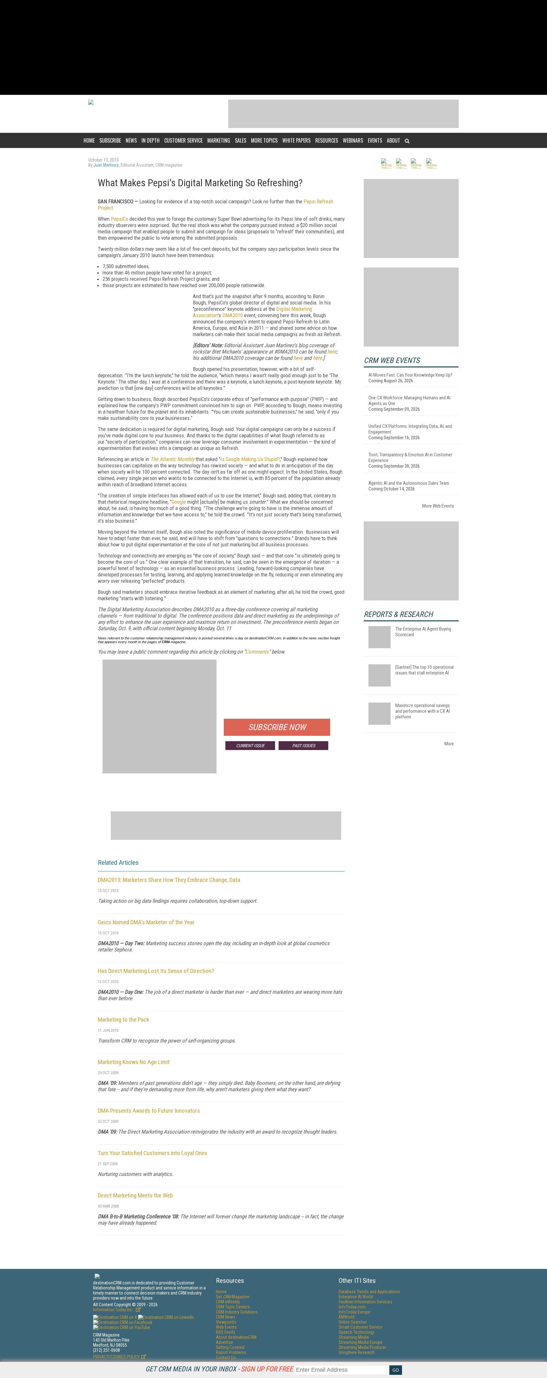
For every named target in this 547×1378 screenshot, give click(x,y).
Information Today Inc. (113, 1309)
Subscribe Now (277, 727)
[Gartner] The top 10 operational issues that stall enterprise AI (424, 670)
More (449, 744)
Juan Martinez (106, 165)
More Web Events (438, 506)
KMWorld (347, 1317)
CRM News (225, 1317)
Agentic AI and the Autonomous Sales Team (408, 483)
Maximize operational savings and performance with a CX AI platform (422, 711)
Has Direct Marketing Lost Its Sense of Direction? (156, 971)
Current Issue (250, 745)
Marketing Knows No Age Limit (134, 1062)
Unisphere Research (357, 1352)
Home (89, 140)
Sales (240, 140)
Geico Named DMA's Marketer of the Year (146, 922)
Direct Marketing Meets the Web (135, 1195)
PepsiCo (119, 219)
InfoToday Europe (354, 1311)
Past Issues (303, 745)
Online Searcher (353, 1322)
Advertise (224, 1342)
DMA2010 (232, 315)
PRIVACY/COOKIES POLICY (116, 1356)
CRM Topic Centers (233, 1306)
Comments (257, 652)
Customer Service (183, 140)
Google (179, 502)
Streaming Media (354, 1337)
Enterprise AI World (356, 1296)
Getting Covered (230, 1347)
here (331, 351)
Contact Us (226, 1357)
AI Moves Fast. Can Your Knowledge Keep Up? (410, 375)
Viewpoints (226, 1322)
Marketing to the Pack (123, 1019)
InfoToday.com (352, 1306)
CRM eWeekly (228, 1301)
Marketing (218, 140)
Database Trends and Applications (369, 1291)
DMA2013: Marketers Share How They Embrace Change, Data (169, 879)
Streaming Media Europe (360, 1342)
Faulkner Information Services (365, 1301)
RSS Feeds (225, 1332)
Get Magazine (232, 1296)
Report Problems (231, 1352)
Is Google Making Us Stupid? (250, 459)
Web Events (226, 1327)
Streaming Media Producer (362, 1347)
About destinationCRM (236, 1337)
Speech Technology (356, 1332)
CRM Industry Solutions (237, 1311)
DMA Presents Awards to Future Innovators (149, 1110)
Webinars (353, 140)
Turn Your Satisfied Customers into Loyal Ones (152, 1153)
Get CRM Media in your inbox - (219, 1369)
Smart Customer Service (360, 1327)
